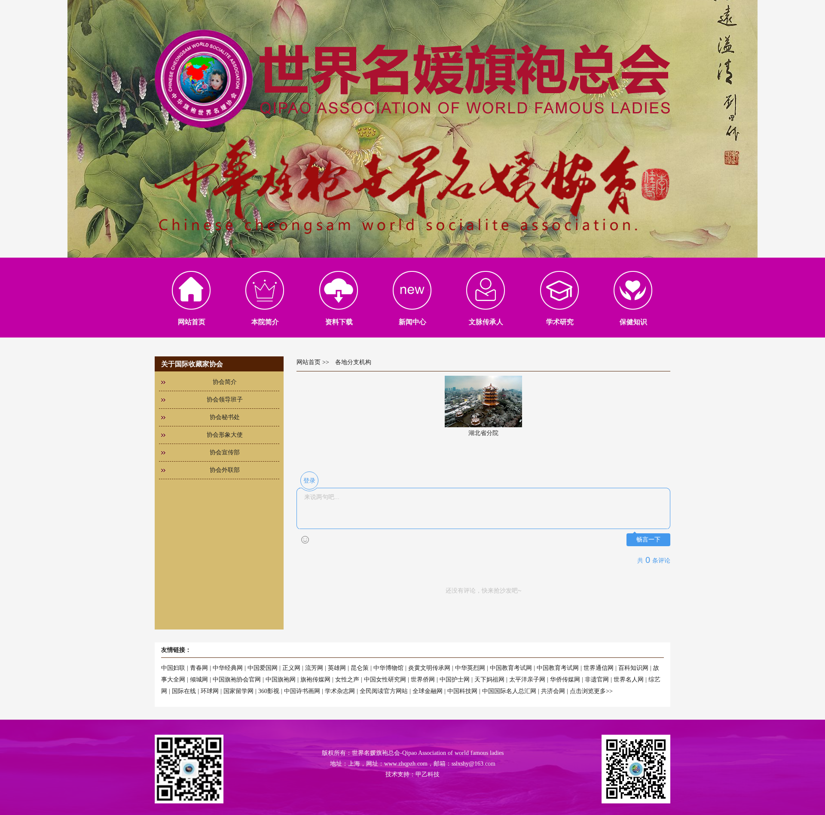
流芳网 (314, 668)
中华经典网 (228, 668)
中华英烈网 (470, 668)
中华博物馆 (388, 668)
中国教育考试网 (511, 668)
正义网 (291, 668)
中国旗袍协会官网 (237, 679)
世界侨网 (423, 679)
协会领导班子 (225, 399)
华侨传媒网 (565, 679)
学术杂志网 (340, 691)
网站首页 (308, 362)
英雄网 (337, 668)
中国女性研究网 (385, 679)
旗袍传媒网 (315, 679)
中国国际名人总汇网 (509, 691)
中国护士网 (455, 679)
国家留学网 (238, 691)
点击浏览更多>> (591, 691)
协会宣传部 (225, 452)
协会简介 (225, 382)
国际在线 (184, 691)
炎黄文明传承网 (429, 668)
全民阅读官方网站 (384, 691)
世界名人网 (629, 679)
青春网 (199, 668)
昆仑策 (360, 668)
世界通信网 (599, 668)
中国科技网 (462, 691)
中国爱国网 (263, 668)
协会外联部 (225, 470)
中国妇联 (173, 668)
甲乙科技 (428, 774)
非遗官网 (597, 679)
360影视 (268, 691)
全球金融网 (427, 691)
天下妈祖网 (489, 679)
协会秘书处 (225, 417)
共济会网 (553, 691)
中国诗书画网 (302, 691)
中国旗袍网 (281, 679)
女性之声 (347, 679)
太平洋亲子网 (527, 679)
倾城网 (199, 679)
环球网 (210, 691)
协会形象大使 (225, 435)
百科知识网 (633, 668)
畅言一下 (648, 539)
